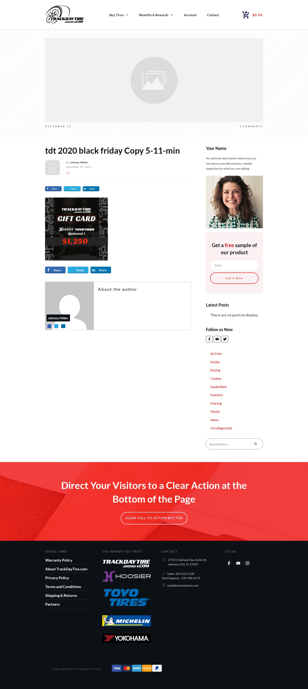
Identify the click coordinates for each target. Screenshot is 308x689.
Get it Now (234, 278)
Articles (216, 353)
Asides (215, 362)
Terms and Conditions (63, 586)
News (214, 420)
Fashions (216, 395)
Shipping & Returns (61, 595)
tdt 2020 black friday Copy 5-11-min (112, 150)
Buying (215, 370)
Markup (216, 403)
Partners (52, 604)
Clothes (215, 378)
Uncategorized (221, 428)
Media (215, 411)
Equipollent (218, 387)
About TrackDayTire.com (66, 569)
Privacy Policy (57, 577)
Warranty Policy (58, 560)
